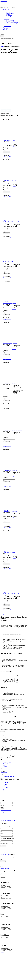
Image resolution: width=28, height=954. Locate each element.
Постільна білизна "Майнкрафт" (10, 470)
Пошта (6, 782)
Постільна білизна (7, 9)
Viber (6, 784)
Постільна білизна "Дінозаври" (10, 261)
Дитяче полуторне (10, 20)
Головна (2, 46)
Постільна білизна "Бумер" (9, 140)
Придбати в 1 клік (7, 156)
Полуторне (8, 11)
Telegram (6, 787)
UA (1, 951)
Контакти (5, 29)
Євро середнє (9, 15)
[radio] (17, 143)
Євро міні (8, 14)
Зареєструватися (6, 790)
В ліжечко (8, 24)
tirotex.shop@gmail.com (9, 776)
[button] (5, 118)
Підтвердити (3, 845)
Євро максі (8, 16)
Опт (4, 27)
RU (1, 952)
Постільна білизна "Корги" (9, 383)
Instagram (6, 785)
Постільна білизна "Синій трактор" (11, 593)
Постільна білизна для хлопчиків (13, 22)
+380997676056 (4, 772)
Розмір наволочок (7, 145)
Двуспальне (8, 12)
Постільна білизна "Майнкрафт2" (10, 511)
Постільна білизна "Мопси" (9, 552)
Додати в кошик (7, 151)
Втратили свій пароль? (6, 810)
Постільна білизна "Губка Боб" (10, 180)
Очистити (14, 146)
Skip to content (4, 1)
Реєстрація (3, 812)
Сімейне (7, 17)
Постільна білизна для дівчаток (13, 23)
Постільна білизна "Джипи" (9, 303)
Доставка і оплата (7, 26)
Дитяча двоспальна (10, 21)
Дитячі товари (6, 19)
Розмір (7, 142)
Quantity (5, 147)
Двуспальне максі (10, 13)
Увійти (2, 807)
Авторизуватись (6, 789)
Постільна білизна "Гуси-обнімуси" (11, 221)
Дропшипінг (6, 28)
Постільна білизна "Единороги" (10, 343)
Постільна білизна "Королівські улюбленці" (13, 430)
